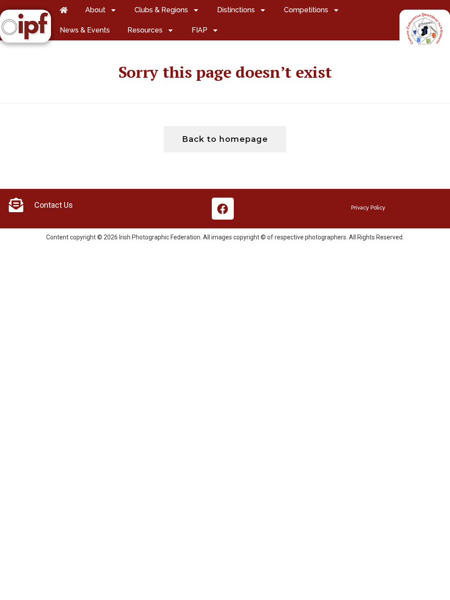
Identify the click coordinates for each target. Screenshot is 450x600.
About (95, 10)
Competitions (306, 10)
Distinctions (236, 10)
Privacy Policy (368, 208)
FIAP (199, 30)
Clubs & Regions (161, 10)
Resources (145, 30)
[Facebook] (223, 209)
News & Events (85, 30)
